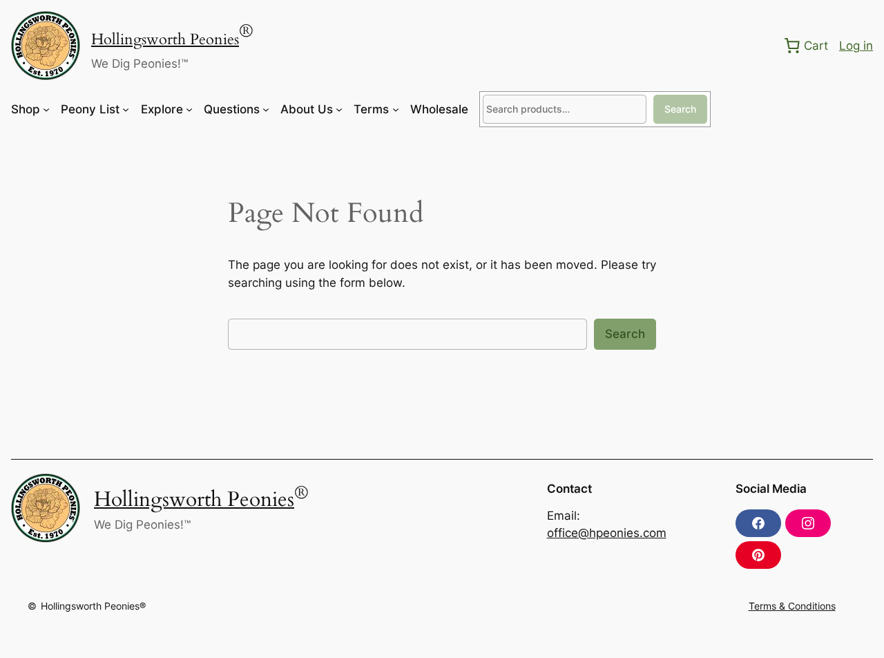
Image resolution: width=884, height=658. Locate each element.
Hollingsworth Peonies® (93, 606)
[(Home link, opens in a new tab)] (45, 45)
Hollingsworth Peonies (165, 39)
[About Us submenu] (339, 109)
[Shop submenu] (46, 109)
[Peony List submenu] (125, 109)
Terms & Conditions (792, 606)
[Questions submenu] (265, 109)
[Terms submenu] (395, 109)
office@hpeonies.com (606, 533)
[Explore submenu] (189, 109)
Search (680, 109)
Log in (856, 46)
